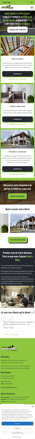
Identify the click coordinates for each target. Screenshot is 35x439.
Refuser (17, 428)
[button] (32, 406)
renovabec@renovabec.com (9, 387)
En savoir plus (17, 74)
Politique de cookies (16, 436)
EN (32, 2)
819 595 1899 (6, 2)
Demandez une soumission (18, 30)
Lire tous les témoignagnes (11, 334)
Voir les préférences (17, 433)
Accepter (17, 423)
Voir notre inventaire (17, 196)
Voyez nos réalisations (17, 240)
